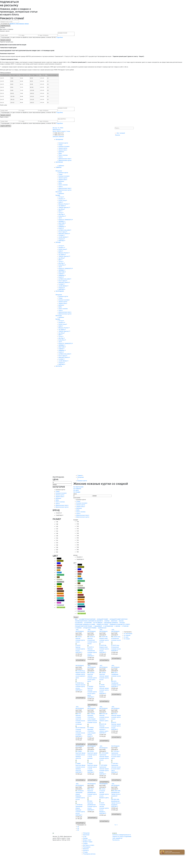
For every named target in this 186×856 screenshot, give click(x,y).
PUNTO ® (61, 228)
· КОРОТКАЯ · (114, 621)
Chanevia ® (61, 239)
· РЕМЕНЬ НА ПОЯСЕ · (102, 624)
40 (57, 526)
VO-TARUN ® (62, 205)
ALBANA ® (61, 225)
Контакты (86, 850)
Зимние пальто (62, 150)
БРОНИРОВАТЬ (80, 660)
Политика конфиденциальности (121, 834)
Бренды (58, 195)
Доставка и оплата (88, 845)
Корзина (117, 135)
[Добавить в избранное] (80, 643)
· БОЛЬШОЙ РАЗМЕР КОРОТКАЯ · (118, 619)
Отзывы (85, 852)
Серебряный (60, 582)
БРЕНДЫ (58, 242)
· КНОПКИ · (107, 621)
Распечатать (116, 840)
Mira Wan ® (61, 214)
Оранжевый (60, 593)
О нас (84, 836)
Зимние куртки (62, 148)
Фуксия (59, 602)
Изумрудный (60, 575)
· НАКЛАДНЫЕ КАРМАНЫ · (111, 622)
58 (57, 547)
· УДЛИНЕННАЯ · (102, 628)
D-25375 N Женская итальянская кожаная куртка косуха (92, 650)
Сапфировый (60, 600)
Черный (59, 558)
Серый (59, 568)
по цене (126, 637)
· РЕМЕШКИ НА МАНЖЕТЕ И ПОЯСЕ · (119, 624)
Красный (59, 565)
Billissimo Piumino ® (63, 204)
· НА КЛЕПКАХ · (78, 622)
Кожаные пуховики (63, 146)
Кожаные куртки (63, 143)
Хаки (58, 577)
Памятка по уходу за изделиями (121, 836)
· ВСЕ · (76, 619)
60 (57, 549)
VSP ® (60, 218)
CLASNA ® (61, 235)
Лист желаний (120, 133)
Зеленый (59, 584)
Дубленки (61, 151)
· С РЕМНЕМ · (78, 628)
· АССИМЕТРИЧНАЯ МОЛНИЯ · (87, 619)
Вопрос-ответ (87, 840)
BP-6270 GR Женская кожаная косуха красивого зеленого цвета (104, 727)
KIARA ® (60, 202)
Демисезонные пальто (64, 158)
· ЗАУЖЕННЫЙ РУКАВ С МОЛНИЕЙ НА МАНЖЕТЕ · (88, 621)
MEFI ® (60, 211)
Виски (58, 570)
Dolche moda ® (62, 200)
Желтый (59, 586)
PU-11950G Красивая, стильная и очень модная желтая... (91, 731)
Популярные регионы (89, 854)
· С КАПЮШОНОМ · (108, 626)
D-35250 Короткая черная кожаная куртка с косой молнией (92, 767)
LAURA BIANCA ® (63, 237)
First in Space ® (62, 232)
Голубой (59, 572)
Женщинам (59, 171)
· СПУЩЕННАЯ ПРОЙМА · (89, 628)
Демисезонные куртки (64, 160)
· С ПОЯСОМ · (125, 626)
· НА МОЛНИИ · (88, 622)
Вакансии (86, 848)
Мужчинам (59, 191)
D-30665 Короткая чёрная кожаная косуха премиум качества (80, 767)
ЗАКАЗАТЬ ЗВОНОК (58, 136)
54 (57, 542)
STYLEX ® (61, 197)
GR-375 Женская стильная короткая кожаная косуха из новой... (80, 731)
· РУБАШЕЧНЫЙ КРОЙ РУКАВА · (83, 626)
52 (57, 540)
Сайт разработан (117, 838)
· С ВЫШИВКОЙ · (97, 626)
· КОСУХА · (121, 621)
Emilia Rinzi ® (62, 216)
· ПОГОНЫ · (122, 622)
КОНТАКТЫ (59, 366)
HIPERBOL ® (61, 221)
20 (78, 826)
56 (57, 545)
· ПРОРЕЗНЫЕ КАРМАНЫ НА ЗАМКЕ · (85, 624)
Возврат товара (87, 841)
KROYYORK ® (62, 223)
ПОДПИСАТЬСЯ (5, 25)
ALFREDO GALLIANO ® (64, 230)
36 (57, 521)
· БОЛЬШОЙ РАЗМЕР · (102, 619)
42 (57, 528)
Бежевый (59, 579)
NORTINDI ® (61, 240)
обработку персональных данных (19, 23)
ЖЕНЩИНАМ (59, 139)
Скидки (85, 843)
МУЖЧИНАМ (59, 162)
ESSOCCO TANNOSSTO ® (65, 219)
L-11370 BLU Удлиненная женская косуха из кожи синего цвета (116, 767)
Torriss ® (60, 212)
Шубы (60, 153)
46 (57, 533)
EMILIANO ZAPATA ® (64, 233)
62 (57, 552)
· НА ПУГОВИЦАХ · (98, 622)
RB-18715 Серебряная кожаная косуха (116, 683)
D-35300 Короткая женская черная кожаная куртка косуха (104, 688)
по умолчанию (128, 633)
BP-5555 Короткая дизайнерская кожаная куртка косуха (92, 804)
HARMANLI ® (62, 226)
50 (57, 538)
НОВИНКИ (58, 167)
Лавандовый (60, 605)
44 (57, 531)
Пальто (60, 157)
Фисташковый (61, 607)
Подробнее (59, 37)
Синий (59, 563)
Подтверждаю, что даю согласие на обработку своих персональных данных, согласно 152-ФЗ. (32, 37)
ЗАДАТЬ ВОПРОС (5, 126)
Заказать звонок (5, 40)
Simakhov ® (61, 198)
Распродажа (86, 847)
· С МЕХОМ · (117, 626)
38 (57, 524)
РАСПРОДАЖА (60, 291)
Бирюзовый (60, 598)
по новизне (127, 635)
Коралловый (60, 595)
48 (57, 535)
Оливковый (60, 561)
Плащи (60, 144)
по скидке (127, 638)
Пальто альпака (63, 155)
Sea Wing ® (61, 209)
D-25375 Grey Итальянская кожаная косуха (116, 647)
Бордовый (60, 588)
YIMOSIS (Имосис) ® (64, 207)
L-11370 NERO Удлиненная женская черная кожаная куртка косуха (104, 769)
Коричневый (60, 591)
